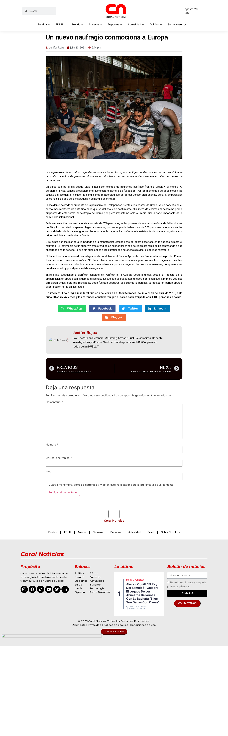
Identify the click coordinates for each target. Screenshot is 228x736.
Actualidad (134, 24)
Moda (78, 588)
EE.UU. (59, 24)
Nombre (52, 444)
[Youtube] (48, 589)
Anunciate (79, 624)
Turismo (95, 584)
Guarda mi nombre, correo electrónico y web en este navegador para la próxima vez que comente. (111, 484)
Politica (42, 24)
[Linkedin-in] (65, 589)
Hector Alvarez (138, 607)
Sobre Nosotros (177, 24)
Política (79, 573)
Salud (151, 532)
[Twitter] (57, 589)
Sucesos (94, 24)
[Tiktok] (40, 589)
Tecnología (97, 588)
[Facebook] (32, 589)
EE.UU (67, 532)
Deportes (113, 24)
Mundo (76, 24)
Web (48, 471)
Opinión (80, 592)
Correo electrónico (59, 457)
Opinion (154, 24)
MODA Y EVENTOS (135, 580)
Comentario (54, 402)
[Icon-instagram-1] (24, 589)
